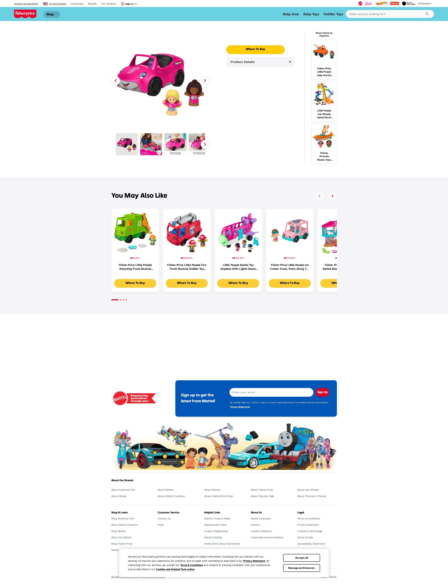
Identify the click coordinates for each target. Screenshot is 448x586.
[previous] (319, 196)
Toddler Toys (333, 14)
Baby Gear (291, 14)
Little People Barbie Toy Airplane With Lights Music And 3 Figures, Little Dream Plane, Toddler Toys (238, 267)
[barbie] (369, 3)
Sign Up (322, 392)
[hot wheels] (381, 3)
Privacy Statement (254, 560)
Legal (300, 512)
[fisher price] (395, 3)
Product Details (242, 62)
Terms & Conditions (191, 565)
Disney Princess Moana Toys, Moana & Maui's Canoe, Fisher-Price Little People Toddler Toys (324, 156)
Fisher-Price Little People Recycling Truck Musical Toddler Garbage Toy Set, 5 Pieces (135, 267)
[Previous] (115, 80)
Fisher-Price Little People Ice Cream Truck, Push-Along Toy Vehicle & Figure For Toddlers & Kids (289, 267)
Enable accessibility (26, 3)
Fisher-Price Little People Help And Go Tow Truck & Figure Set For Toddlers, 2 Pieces (324, 72)
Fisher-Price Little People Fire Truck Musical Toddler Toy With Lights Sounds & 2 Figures (186, 267)
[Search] (426, 13)
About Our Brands (122, 480)
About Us (256, 512)
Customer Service (168, 512)
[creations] (408, 3)
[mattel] (360, 3)
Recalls (92, 3)
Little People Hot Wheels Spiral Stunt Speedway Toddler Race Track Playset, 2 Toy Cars (324, 114)
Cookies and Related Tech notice (175, 569)
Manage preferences (301, 567)
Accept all (301, 557)
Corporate (77, 3)
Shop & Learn (119, 512)
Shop (50, 14)
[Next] (205, 80)
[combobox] (390, 14)
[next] (332, 196)
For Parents (109, 3)
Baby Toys (311, 14)
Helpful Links (212, 512)
